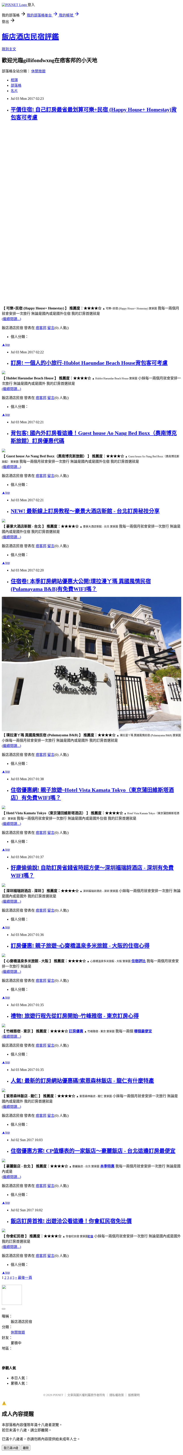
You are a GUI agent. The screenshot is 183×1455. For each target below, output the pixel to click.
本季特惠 (107, 1166)
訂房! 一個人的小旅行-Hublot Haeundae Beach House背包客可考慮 (89, 363)
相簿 (14, 80)
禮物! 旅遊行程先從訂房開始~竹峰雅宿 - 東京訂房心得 (75, 1016)
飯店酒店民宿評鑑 (30, 37)
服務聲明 (134, 1395)
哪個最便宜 (143, 1031)
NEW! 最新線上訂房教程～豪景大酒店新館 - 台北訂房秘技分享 (85, 511)
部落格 (16, 85)
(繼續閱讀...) (11, 319)
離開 (26, 1448)
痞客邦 (41, 328)
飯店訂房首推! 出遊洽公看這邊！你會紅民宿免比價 (71, 1221)
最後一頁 (25, 1277)
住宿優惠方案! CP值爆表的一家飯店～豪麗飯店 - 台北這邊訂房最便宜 (93, 1151)
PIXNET (58, 1395)
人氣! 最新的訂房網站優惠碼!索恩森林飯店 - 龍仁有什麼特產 (82, 1081)
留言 (50, 328)
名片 (14, 91)
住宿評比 (138, 961)
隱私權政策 (116, 1395)
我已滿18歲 (11, 1448)
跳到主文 (9, 49)
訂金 (90, 1236)
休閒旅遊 (38, 71)
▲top (6, 344)
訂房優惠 (76, 1031)
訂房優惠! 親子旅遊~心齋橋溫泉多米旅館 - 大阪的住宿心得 (80, 946)
